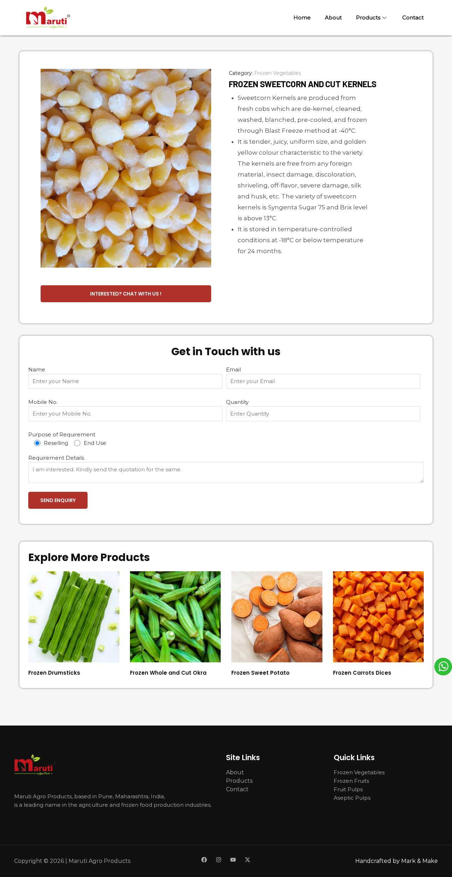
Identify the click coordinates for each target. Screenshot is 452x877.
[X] (247, 860)
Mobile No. (43, 402)
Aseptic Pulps (352, 797)
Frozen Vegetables (277, 73)
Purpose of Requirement (67, 438)
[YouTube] (233, 860)
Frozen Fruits (351, 780)
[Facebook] (204, 860)
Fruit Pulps (348, 789)
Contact (413, 17)
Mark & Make (419, 861)
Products (368, 17)
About (333, 17)
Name (36, 369)
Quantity (237, 402)
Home (302, 17)
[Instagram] (218, 860)
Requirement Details (56, 457)
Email (233, 369)
